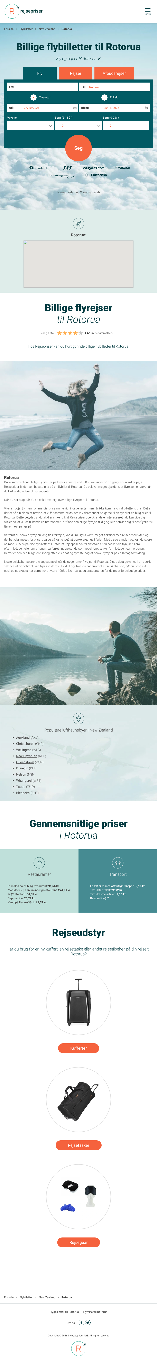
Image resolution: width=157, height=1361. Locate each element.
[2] (64, 333)
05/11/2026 (111, 107)
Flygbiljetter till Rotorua (64, 1311)
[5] (80, 333)
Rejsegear (79, 1242)
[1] (59, 333)
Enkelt (114, 97)
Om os (71, 1323)
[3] (70, 333)
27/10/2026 (31, 107)
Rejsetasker (78, 1145)
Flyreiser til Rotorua (95, 1311)
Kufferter (78, 1048)
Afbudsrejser (114, 73)
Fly (39, 73)
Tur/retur (44, 97)
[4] (75, 333)
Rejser (75, 73)
